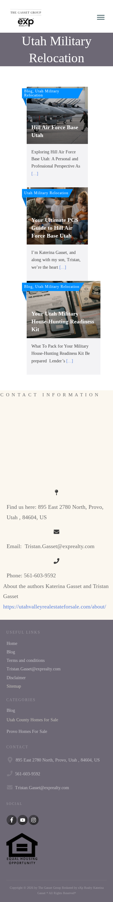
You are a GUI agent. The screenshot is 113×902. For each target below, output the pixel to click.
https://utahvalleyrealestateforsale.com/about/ (54, 606)
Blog (11, 652)
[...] (34, 173)
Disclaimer (16, 677)
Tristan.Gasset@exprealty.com (34, 669)
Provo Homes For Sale (27, 731)
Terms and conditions (26, 660)
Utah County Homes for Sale (32, 720)
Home (12, 643)
